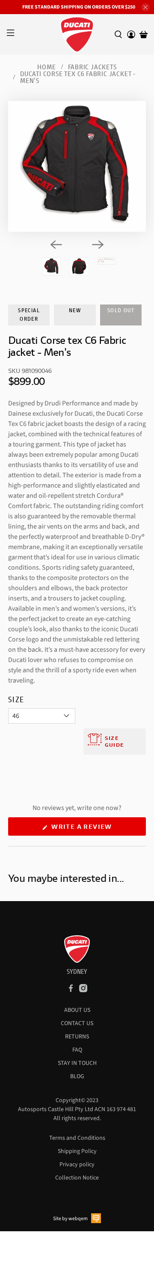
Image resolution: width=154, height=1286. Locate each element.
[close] (145, 7)
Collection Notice (77, 1178)
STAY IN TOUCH (77, 1063)
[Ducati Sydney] (77, 34)
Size (16, 699)
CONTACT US (77, 1023)
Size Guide (114, 741)
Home (46, 66)
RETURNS (77, 1036)
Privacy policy (77, 1164)
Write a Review (98, 829)
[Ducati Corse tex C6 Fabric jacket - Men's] (77, 166)
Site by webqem (70, 1218)
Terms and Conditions (77, 1138)
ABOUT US (77, 1010)
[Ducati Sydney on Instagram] (83, 990)
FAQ (77, 1050)
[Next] (98, 244)
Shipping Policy (77, 1151)
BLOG (77, 1076)
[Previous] (56, 244)
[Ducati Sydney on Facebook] (71, 990)
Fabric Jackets (92, 66)
